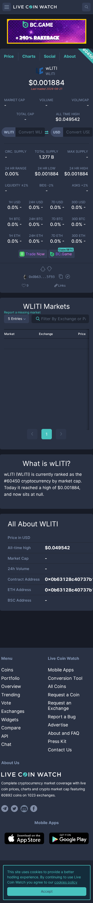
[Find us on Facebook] (34, 808)
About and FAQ (63, 733)
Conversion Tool (65, 678)
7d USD (57, 202)
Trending (10, 694)
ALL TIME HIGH (68, 114)
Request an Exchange (59, 705)
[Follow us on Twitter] (14, 808)
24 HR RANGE (16, 168)
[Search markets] (35, 318)
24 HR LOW (46, 168)
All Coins (57, 686)
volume (46, 100)
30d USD (78, 202)
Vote (6, 702)
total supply (46, 151)
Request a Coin (64, 694)
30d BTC (78, 219)
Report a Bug (62, 716)
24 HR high (78, 168)
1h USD (14, 202)
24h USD (36, 202)
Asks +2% (80, 185)
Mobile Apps (61, 669)
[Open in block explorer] (67, 277)
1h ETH (14, 236)
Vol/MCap (80, 100)
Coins (7, 669)
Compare (11, 727)
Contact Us (60, 749)
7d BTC (57, 219)
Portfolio (10, 678)
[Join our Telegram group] (5, 808)
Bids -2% (46, 185)
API (4, 736)
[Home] (46, 774)
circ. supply (16, 151)
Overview (11, 686)
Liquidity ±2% (16, 185)
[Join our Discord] (24, 808)
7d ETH (57, 236)
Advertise (58, 724)
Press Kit (57, 741)
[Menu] (6, 7)
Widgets (9, 719)
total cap (25, 114)
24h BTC (36, 219)
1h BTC (14, 219)
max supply (77, 151)
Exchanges (12, 711)
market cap (14, 100)
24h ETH (36, 236)
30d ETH (78, 236)
